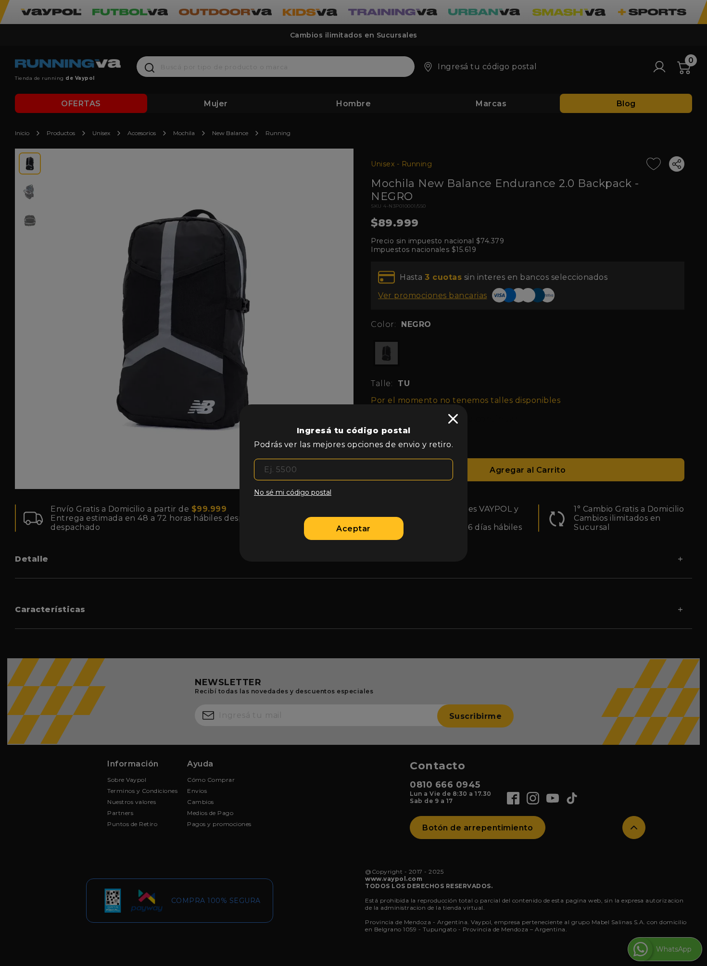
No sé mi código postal (292, 492)
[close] (453, 419)
